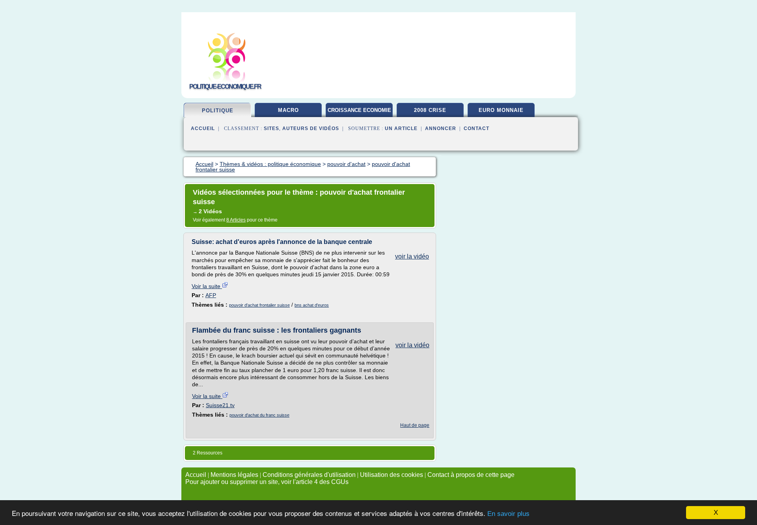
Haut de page (414, 425)
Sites (271, 128)
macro (288, 110)
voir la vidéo (412, 256)
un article (401, 128)
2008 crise (430, 110)
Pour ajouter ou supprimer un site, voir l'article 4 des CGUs (267, 481)
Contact (476, 128)
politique (217, 111)
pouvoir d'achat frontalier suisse (259, 305)
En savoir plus (508, 514)
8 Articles (236, 220)
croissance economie (359, 110)
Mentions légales (234, 474)
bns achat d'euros (312, 305)
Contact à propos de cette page (471, 474)
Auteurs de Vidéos (310, 128)
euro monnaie (501, 110)
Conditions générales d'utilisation (309, 474)
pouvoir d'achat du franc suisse (259, 415)
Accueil (203, 128)
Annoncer (440, 128)
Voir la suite (207, 286)
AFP (210, 295)
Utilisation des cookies (391, 474)
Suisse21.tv (220, 405)
